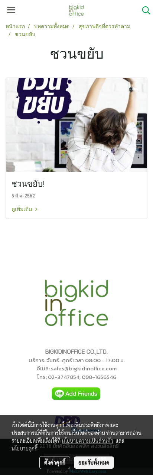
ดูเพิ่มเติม (22, 209)
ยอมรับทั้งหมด (94, 462)
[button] (143, 10)
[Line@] (76, 393)
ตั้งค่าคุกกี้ (54, 462)
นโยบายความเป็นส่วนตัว (87, 440)
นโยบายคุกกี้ (25, 448)
